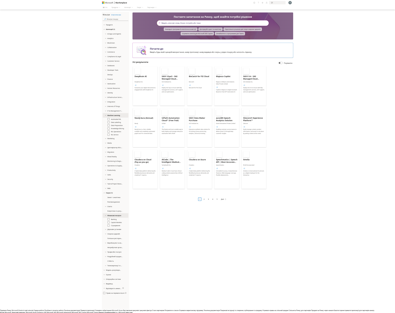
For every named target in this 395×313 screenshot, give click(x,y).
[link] (145, 86)
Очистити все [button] (116, 15)
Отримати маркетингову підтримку (191, 310)
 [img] (123, 288)
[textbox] (213, 23)
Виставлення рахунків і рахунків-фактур (137, 310)
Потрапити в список (172, 310)
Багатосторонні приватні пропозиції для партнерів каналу (354, 310)
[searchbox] (117, 19)
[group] (136, 85)
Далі (222, 199)
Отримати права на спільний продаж (275, 310)
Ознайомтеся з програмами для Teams (230, 34)
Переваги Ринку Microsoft (9, 310)
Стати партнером (158, 310)
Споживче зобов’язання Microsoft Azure (109, 310)
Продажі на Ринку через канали (322, 310)
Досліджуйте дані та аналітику (210, 29)
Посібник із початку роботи (54, 310)
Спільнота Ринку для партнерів (300, 310)
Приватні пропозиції (87, 310)
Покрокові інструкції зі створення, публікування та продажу (241, 310)
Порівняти (288, 63)
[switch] (280, 63)
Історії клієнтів (28, 310)
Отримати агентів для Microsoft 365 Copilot (197, 34)
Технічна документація (72, 310)
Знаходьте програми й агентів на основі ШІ (180, 29)
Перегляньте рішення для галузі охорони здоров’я (243, 29)
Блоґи (21, 310)
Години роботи (39, 310)
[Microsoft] (107, 3)
